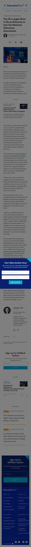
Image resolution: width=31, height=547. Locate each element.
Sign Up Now (15, 282)
